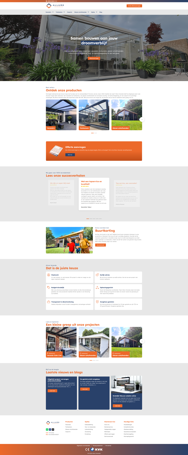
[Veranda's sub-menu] (53, 12)
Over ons (106, 424)
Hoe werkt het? (100, 245)
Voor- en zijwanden (90, 427)
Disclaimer (108, 445)
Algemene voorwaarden (83, 445)
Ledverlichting (89, 429)
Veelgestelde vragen (110, 429)
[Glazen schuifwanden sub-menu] (88, 12)
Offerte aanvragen (94, 58)
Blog (101, 12)
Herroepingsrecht (129, 436)
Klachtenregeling (128, 434)
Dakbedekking (89, 424)
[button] (142, 119)
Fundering (87, 434)
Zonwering (88, 431)
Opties (93, 12)
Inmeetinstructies (129, 427)
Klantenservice (108, 427)
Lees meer (52, 390)
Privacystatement (98, 445)
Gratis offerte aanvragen (134, 5)
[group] (61, 115)
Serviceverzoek (108, 436)
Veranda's (48, 12)
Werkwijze (107, 431)
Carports (69, 12)
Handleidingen (128, 424)
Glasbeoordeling (128, 429)
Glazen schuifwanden (80, 12)
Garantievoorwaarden (130, 431)
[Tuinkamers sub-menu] (64, 12)
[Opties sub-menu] (97, 12)
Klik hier (70, 154)
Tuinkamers (59, 12)
